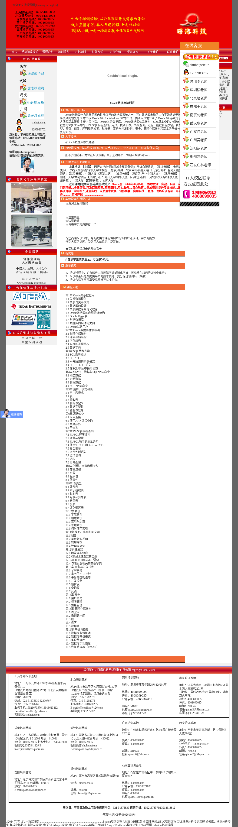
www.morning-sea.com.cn (31, 282)
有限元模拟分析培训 (39, 825)
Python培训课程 (112, 821)
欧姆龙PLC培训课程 (164, 821)
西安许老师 (198, 131)
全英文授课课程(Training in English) (36, 5)
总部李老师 (198, 81)
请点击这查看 (101, 693)
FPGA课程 (145, 825)
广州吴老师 (198, 140)
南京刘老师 (198, 115)
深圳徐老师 (198, 90)
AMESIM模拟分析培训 (137, 821)
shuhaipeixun (199, 65)
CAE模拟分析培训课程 (191, 821)
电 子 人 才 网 (30, 279)
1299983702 (199, 73)
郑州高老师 (198, 157)
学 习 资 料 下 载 (32, 338)
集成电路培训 (18, 825)
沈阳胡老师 (198, 148)
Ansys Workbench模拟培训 (122, 825)
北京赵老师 (198, 98)
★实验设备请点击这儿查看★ (84, 248)
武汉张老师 (198, 123)
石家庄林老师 (200, 165)
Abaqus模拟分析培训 (65, 825)
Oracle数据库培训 (121, 103)
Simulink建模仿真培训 (92, 825)
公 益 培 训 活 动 (32, 342)
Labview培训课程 (162, 825)
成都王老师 (198, 106)
